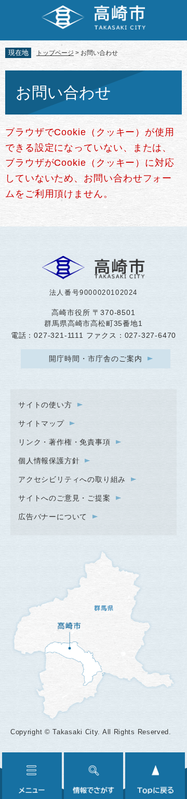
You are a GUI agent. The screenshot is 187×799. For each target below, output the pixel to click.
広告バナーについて (52, 516)
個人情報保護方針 (48, 460)
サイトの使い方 (45, 405)
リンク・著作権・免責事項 (64, 442)
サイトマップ (41, 423)
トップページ (55, 52)
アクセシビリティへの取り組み (72, 479)
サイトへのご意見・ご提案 (64, 498)
